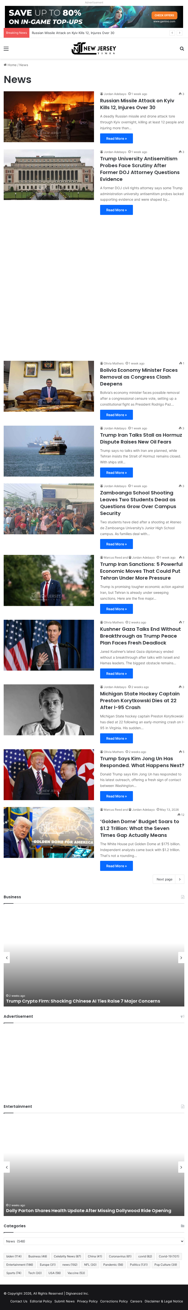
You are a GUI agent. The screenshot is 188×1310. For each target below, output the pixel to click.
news (69, 1264)
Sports (13, 1273)
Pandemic (113, 1264)
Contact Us (18, 1301)
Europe (48, 1264)
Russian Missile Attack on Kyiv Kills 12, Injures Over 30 (137, 104)
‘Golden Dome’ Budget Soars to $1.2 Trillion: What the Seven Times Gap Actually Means (139, 828)
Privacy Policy (87, 1301)
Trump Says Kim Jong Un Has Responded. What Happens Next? (142, 762)
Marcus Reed (113, 557)
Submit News (64, 1301)
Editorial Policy (41, 1301)
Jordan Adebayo (115, 94)
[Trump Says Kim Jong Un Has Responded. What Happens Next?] (49, 774)
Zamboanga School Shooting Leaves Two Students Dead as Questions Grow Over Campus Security (138, 503)
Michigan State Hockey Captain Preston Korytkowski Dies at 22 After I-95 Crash (140, 700)
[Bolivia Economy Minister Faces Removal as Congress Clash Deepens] (49, 386)
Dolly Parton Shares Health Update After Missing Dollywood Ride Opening (88, 1210)
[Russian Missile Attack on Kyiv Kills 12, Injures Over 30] (49, 116)
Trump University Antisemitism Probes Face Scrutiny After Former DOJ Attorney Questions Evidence (140, 169)
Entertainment (19, 1264)
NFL (90, 1264)
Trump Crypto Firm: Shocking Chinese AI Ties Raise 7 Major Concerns (83, 1001)
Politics (139, 1264)
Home (12, 65)
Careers (136, 1301)
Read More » (116, 138)
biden (14, 1256)
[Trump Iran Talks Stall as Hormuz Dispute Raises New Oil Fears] (49, 451)
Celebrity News (67, 1256)
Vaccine (76, 1273)
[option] (94, 957)
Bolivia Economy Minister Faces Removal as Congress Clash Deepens (139, 377)
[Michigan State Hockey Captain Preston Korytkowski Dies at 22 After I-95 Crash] (49, 709)
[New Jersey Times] (94, 48)
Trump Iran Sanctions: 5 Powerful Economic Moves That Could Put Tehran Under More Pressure (141, 571)
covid (145, 1256)
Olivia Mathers (114, 363)
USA (54, 1273)
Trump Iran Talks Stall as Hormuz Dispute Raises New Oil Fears (141, 438)
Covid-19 (169, 1256)
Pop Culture (165, 1264)
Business (37, 1256)
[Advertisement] (94, 285)
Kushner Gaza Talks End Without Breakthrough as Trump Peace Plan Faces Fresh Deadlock (140, 636)
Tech (35, 1273)
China (95, 1256)
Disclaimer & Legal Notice (164, 1301)
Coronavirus (120, 1256)
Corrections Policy (114, 1301)
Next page (165, 879)
